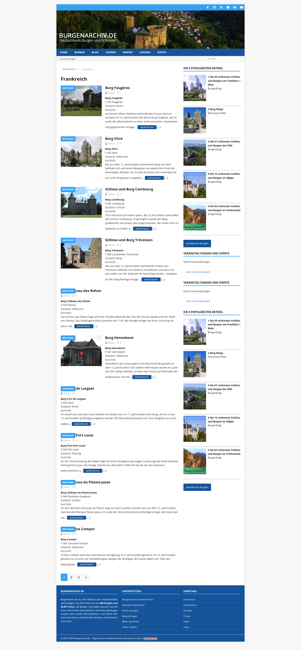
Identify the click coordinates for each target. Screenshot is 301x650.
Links (186, 627)
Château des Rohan (84, 290)
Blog (95, 52)
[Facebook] (207, 7)
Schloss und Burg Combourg (129, 189)
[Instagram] (214, 7)
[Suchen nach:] (222, 59)
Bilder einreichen (130, 621)
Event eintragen (130, 610)
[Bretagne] (81, 101)
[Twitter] (221, 7)
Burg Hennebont (119, 337)
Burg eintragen (129, 616)
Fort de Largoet (81, 388)
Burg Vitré (114, 138)
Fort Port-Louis (80, 435)
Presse (186, 616)
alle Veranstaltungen (198, 272)
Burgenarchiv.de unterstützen (137, 599)
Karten (127, 52)
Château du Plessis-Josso (89, 482)
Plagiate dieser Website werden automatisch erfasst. (117, 638)
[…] (159, 127)
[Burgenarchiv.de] (150, 46)
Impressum (189, 599)
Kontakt (187, 610)
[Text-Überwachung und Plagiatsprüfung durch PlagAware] (150, 638)
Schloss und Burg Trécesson (129, 240)
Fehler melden (129, 627)
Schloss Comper (81, 529)
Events (161, 52)
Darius (111, 92)
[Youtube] (241, 7)
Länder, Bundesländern (87, 614)
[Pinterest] (228, 7)
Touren (111, 52)
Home (63, 52)
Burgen (80, 52)
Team (186, 621)
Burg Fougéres (117, 87)
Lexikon (145, 52)
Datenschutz (189, 605)
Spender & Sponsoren (133, 605)
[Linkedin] (235, 7)
